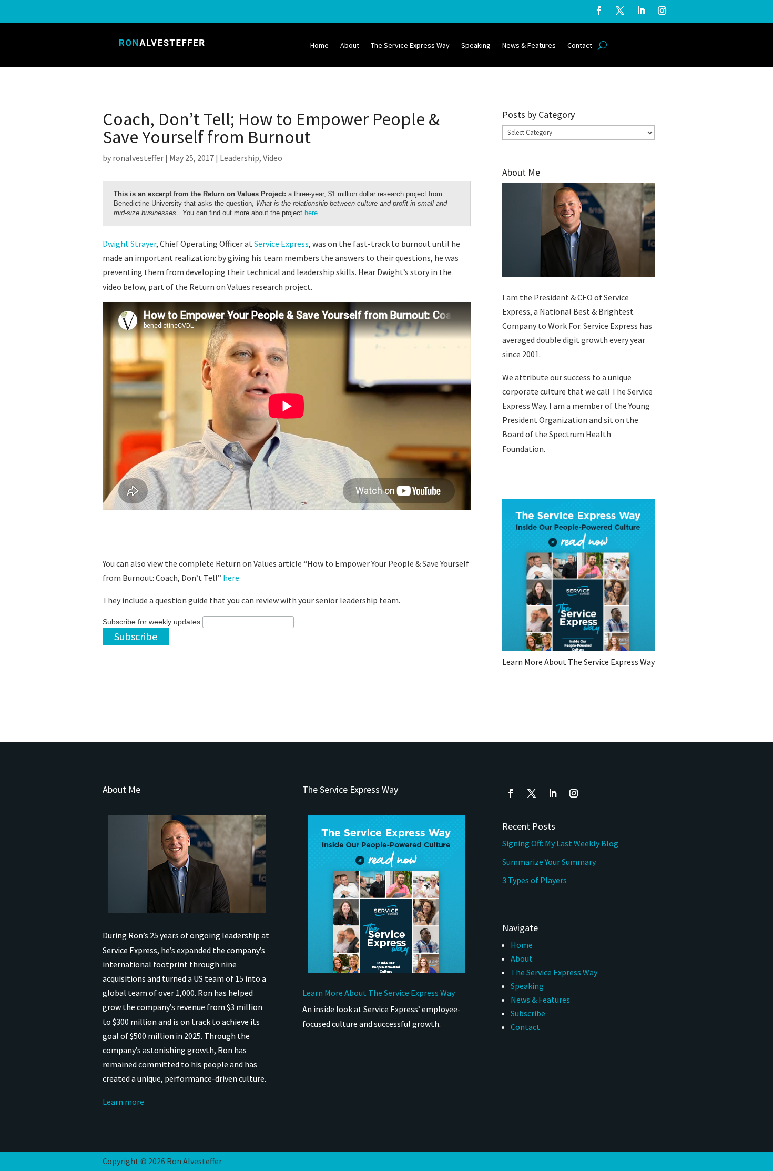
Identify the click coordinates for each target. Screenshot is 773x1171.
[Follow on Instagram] (662, 10)
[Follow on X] (620, 10)
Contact (579, 46)
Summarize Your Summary (549, 861)
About (349, 46)
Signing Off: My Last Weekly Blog (560, 843)
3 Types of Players (535, 880)
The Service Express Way (410, 46)
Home (319, 46)
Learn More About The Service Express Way (578, 662)
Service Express (281, 243)
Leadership (239, 158)
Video (272, 158)
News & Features (529, 46)
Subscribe (528, 1013)
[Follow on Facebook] (599, 10)
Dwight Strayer (129, 243)
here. (312, 213)
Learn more (123, 1101)
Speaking (476, 46)
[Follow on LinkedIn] (641, 10)
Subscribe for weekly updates (151, 622)
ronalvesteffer (138, 158)
